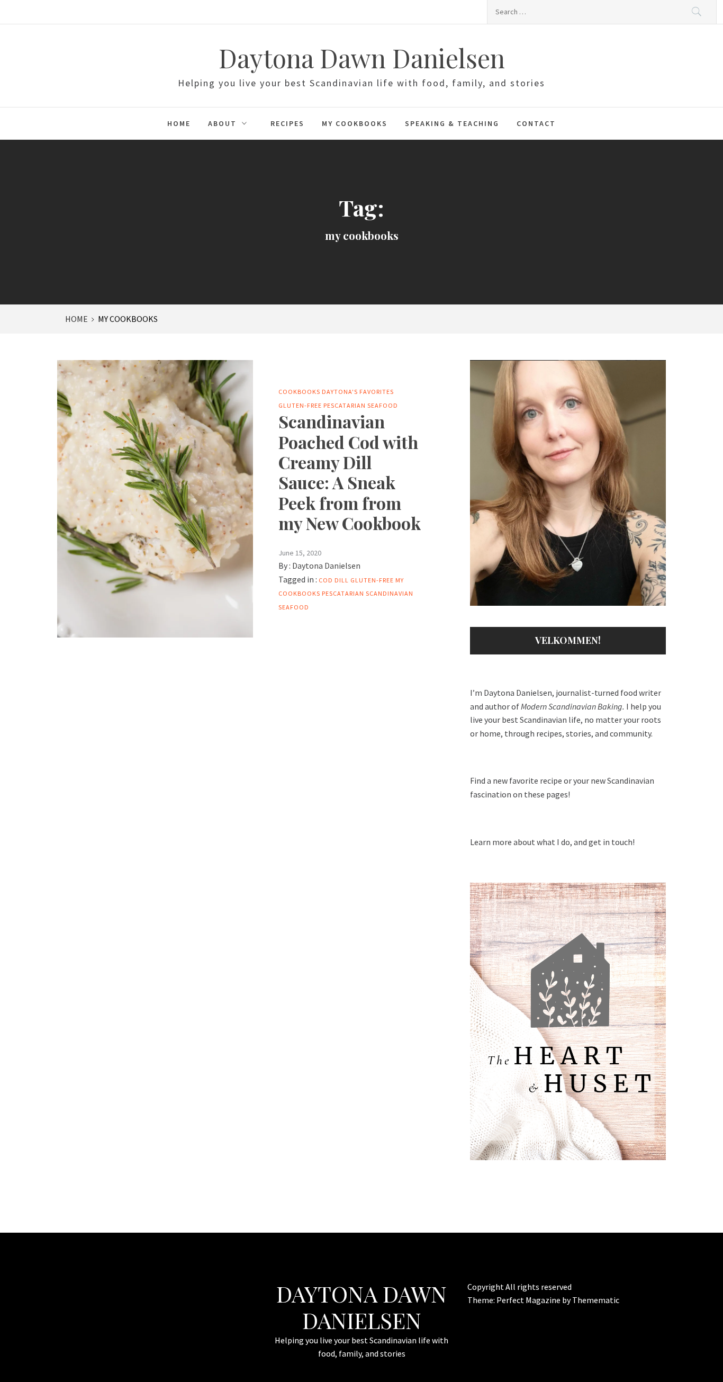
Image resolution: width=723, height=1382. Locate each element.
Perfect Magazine (529, 1300)
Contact (536, 123)
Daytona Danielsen (326, 565)
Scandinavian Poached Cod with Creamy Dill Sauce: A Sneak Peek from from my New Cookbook (349, 472)
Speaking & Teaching (452, 123)
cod (326, 580)
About (222, 123)
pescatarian (343, 593)
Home (179, 123)
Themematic (595, 1300)
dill (342, 580)
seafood (293, 607)
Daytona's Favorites (358, 392)
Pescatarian (344, 405)
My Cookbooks (354, 123)
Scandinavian (389, 593)
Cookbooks (299, 392)
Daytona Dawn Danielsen (362, 58)
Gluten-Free (300, 405)
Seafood (382, 405)
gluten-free (372, 580)
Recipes (287, 123)
